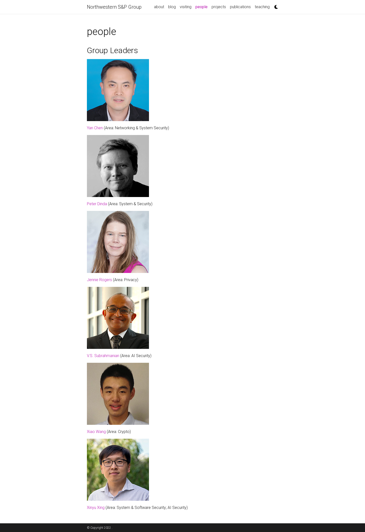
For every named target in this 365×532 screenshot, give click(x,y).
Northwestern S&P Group (114, 7)
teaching (262, 6)
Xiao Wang (96, 431)
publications (240, 6)
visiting (185, 6)
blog (172, 6)
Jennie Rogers (99, 279)
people (202, 6)
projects (219, 6)
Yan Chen (95, 128)
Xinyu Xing (96, 507)
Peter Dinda (97, 203)
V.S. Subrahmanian (103, 355)
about (159, 6)
